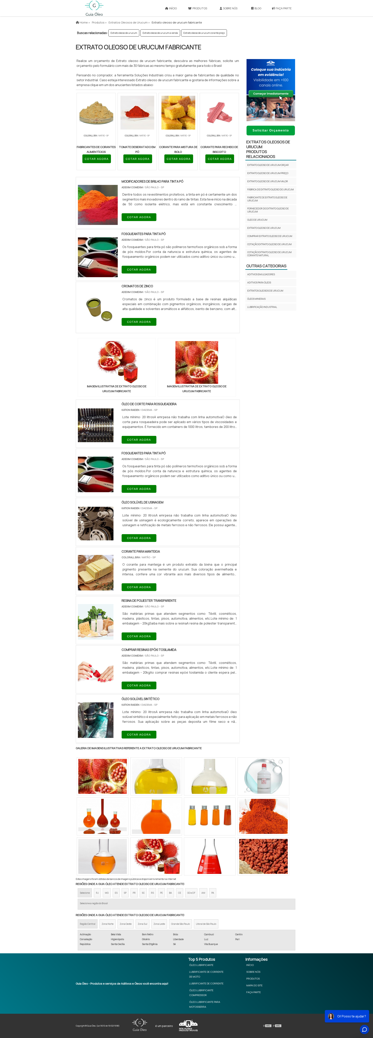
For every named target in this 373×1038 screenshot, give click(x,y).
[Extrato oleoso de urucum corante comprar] (210, 816)
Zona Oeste (126, 924)
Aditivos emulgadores (261, 274)
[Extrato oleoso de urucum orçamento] (210, 856)
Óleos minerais (256, 298)
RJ (97, 892)
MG (107, 892)
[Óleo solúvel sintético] (95, 735)
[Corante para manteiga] (95, 588)
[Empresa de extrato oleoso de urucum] (102, 776)
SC (143, 892)
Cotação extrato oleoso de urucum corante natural (269, 254)
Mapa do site (254, 985)
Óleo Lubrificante (201, 965)
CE (179, 892)
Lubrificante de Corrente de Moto (206, 974)
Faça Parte (284, 8)
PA (212, 892)
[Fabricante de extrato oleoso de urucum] (102, 856)
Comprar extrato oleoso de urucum (269, 236)
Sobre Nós (230, 8)
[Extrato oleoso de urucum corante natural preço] (156, 816)
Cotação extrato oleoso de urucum (269, 244)
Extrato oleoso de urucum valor (267, 181)
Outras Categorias (266, 265)
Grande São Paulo (180, 924)
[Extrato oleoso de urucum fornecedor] (210, 776)
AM (203, 892)
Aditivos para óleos (259, 282)
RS (152, 892)
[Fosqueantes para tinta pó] (95, 490)
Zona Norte (107, 924)
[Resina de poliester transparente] (95, 637)
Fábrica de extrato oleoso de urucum (270, 189)
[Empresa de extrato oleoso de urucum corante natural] (102, 816)
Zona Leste (159, 924)
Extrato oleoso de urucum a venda (160, 33)
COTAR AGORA (97, 158)
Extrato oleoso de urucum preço (267, 173)
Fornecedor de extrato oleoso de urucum (268, 210)
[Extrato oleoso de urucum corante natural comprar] (156, 776)
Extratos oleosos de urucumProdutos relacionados (268, 149)
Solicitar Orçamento (271, 130)
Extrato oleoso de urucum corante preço (204, 33)
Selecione (85, 892)
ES (116, 892)
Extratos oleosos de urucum (265, 290)
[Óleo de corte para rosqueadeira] (95, 440)
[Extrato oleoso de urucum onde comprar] (263, 776)
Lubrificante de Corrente (206, 983)
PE (161, 892)
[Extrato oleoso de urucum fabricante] (117, 362)
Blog (257, 8)
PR (134, 892)
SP (125, 892)
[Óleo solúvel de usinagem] (95, 539)
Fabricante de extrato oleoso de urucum (267, 199)
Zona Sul (142, 924)
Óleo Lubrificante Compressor (201, 992)
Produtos (200, 8)
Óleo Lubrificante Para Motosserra (204, 1004)
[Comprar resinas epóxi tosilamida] (95, 686)
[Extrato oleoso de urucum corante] (263, 856)
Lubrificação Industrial (262, 307)
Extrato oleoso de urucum (124, 33)
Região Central (87, 924)
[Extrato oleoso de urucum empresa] (263, 816)
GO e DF (191, 892)
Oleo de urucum (257, 219)
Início (173, 8)
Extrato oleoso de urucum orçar (268, 165)
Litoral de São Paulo (206, 924)
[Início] (94, 8)
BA (170, 892)
